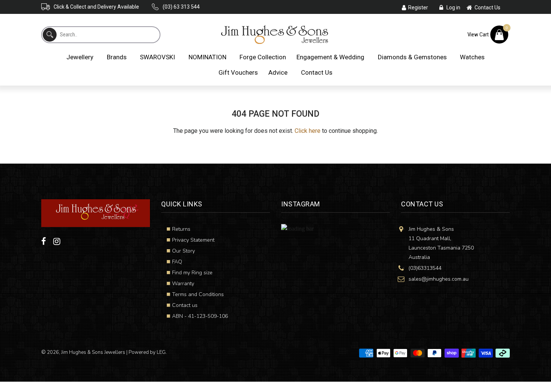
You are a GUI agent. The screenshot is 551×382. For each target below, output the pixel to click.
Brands (117, 57)
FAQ (177, 261)
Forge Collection (263, 57)
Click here (307, 130)
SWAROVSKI (157, 57)
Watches (472, 57)
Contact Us (316, 72)
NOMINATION (207, 57)
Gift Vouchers (238, 72)
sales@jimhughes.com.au (439, 279)
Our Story (183, 250)
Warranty (183, 283)
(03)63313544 (425, 268)
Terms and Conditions (198, 294)
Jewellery (79, 57)
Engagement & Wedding (330, 57)
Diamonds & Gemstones (412, 57)
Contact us (185, 305)
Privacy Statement (193, 240)
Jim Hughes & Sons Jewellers (93, 352)
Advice (277, 72)
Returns (181, 229)
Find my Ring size (192, 272)
